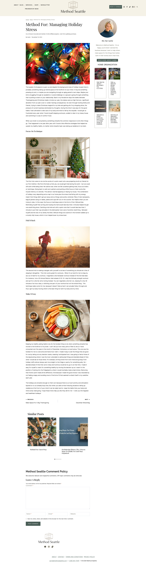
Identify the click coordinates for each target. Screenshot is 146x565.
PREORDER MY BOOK (32, 9)
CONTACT (61, 557)
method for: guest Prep (38, 449)
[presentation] (42, 431)
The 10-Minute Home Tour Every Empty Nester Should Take (113, 88)
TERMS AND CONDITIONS (74, 557)
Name (28, 514)
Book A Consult (115, 7)
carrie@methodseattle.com (58, 561)
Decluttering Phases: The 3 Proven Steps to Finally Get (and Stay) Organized (73, 451)
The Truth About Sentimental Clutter (100, 85)
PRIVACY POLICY (89, 557)
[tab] (54, 459)
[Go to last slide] (30, 438)
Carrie (28, 37)
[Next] (85, 438)
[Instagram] (124, 6)
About (16, 5)
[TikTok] (130, 6)
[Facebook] (127, 6)
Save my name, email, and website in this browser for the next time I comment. (50, 519)
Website (73, 514)
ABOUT (54, 557)
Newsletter (45, 5)
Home (27, 19)
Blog (31, 19)
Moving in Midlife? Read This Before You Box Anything (114, 118)
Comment (29, 485)
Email (51, 514)
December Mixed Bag (83, 401)
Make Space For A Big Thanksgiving (37, 401)
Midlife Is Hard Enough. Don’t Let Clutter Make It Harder (100, 119)
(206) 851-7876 (74, 561)
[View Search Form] (137, 7)
